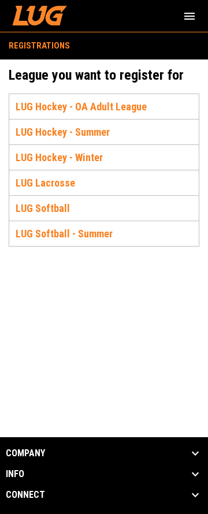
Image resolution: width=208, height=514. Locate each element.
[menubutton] (189, 16)
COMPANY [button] (25, 453)
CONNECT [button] (25, 495)
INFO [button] (15, 474)
